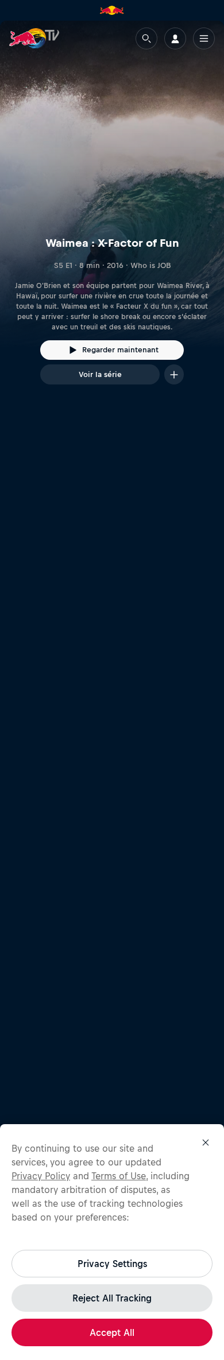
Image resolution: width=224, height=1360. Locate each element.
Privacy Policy (40, 1176)
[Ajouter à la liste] (174, 374)
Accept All (112, 1332)
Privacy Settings (112, 1263)
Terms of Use (118, 1176)
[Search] (146, 38)
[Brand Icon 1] (112, 10)
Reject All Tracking (112, 1298)
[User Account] (175, 38)
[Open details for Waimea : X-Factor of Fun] (112, 213)
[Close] (205, 1142)
